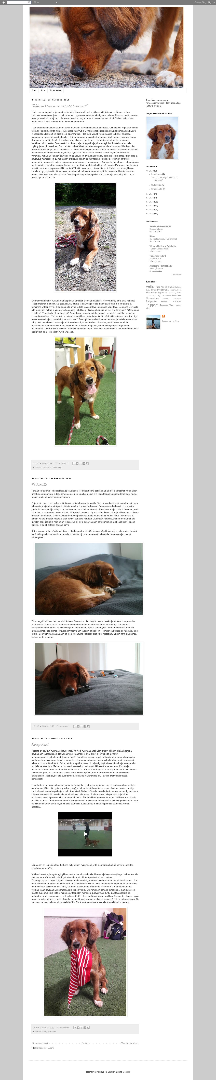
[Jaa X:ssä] (80, 463)
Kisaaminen (47, 467)
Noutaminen (152, 298)
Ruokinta (177, 301)
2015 (151, 202)
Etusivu (85, 1043)
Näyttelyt (166, 298)
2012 (151, 213)
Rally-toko (57, 467)
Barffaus (177, 287)
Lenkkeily (172, 293)
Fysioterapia (163, 290)
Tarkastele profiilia (170, 321)
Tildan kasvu (55, 90)
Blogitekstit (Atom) (45, 1048)
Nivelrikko (176, 295)
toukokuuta (156, 185)
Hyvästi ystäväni (156, 229)
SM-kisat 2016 (155, 259)
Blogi (34, 90)
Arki (158, 286)
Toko (171, 305)
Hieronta (173, 290)
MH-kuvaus (167, 296)
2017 (151, 194)
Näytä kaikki (177, 274)
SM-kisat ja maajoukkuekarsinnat (163, 239)
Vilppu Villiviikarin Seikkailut (163, 246)
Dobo (148, 290)
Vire (148, 308)
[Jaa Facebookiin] (83, 463)
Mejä (159, 295)
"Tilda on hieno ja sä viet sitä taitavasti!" (60, 106)
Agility (44, 1032)
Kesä (179, 290)
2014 (151, 206)
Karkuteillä (39, 484)
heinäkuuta (156, 174)
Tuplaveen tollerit (158, 256)
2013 (151, 209)
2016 (151, 198)
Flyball (153, 290)
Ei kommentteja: (62, 463)
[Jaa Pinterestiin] (87, 463)
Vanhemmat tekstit (129, 1043)
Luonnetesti (150, 296)
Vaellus (178, 305)
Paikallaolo (177, 298)
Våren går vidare (156, 268)
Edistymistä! (40, 744)
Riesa (152, 236)
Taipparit (152, 305)
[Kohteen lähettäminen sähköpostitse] (74, 463)
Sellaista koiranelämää (160, 226)
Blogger (126, 1072)
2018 (151, 171)
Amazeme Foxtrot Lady (161, 266)
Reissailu (165, 301)
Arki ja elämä (167, 287)
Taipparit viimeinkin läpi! (159, 249)
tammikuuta (157, 189)
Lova (179, 293)
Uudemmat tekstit (40, 1043)
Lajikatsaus (163, 293)
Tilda (43, 90)
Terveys (164, 305)
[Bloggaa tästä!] (77, 463)
